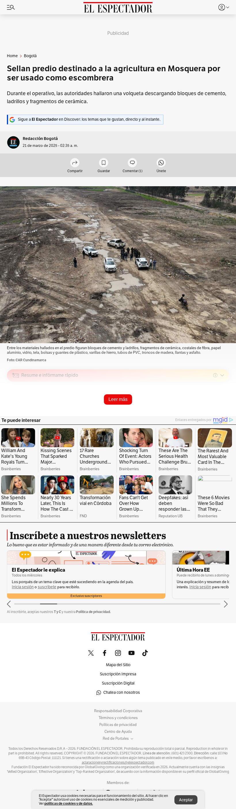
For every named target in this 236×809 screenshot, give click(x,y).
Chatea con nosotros (121, 692)
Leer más (118, 399)
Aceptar (186, 800)
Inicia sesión (35, 587)
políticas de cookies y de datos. (68, 803)
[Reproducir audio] (15, 408)
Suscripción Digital (118, 683)
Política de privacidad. (93, 612)
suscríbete (212, 587)
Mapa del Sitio (118, 664)
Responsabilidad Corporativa (118, 711)
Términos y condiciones (118, 718)
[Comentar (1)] (132, 163)
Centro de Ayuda (118, 732)
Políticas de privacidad (118, 725)
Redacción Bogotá (40, 138)
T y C (57, 612)
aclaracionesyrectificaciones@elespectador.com (118, 762)
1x (223, 416)
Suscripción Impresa (118, 674)
